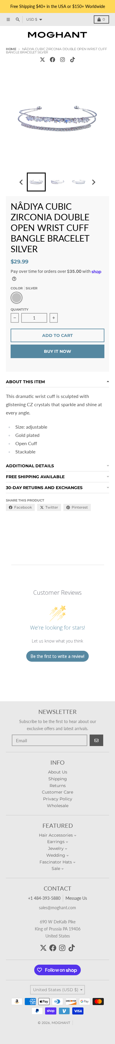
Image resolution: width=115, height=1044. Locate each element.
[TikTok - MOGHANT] (72, 59)
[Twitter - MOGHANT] (42, 59)
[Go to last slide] (21, 182)
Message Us (76, 898)
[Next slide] (93, 182)
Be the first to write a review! (57, 656)
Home (11, 49)
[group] (36, 182)
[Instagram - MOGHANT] (62, 59)
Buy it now (57, 351)
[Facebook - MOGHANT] (52, 59)
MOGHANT (61, 1022)
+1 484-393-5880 (44, 898)
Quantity (19, 309)
